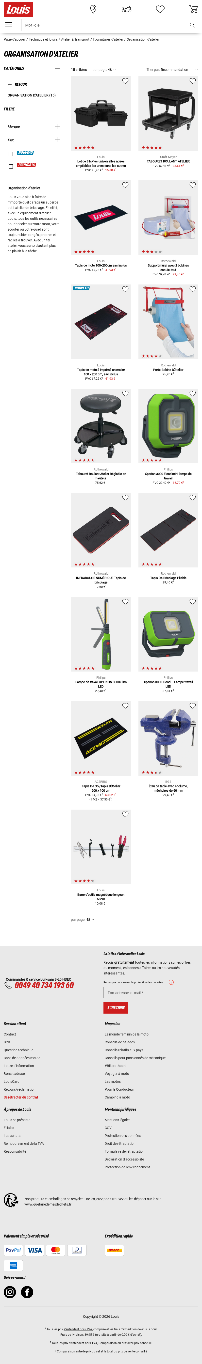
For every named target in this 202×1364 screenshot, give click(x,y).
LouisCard (11, 1081)
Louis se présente (17, 1120)
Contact (10, 1034)
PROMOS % (26, 165)
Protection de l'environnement (127, 1167)
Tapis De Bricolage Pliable (168, 578)
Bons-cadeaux (15, 1074)
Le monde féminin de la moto (127, 1034)
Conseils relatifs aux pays (124, 1050)
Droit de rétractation (120, 1143)
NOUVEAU (25, 153)
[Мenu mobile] (9, 25)
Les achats (12, 1136)
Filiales (9, 1128)
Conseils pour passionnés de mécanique (135, 1058)
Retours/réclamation (19, 1089)
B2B (7, 1042)
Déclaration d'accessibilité (124, 1159)
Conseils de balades (120, 1042)
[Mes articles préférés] (160, 9)
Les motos (113, 1081)
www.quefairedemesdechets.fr (47, 1204)
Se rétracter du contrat (21, 1097)
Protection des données (123, 1136)
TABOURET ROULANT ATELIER (168, 161)
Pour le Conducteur (119, 1089)
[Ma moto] (127, 9)
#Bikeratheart (115, 1066)
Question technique (18, 1050)
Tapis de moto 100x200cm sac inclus (101, 265)
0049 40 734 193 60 (44, 985)
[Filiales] (93, 9)
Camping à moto (117, 1097)
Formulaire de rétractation (125, 1151)
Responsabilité (15, 1151)
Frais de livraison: (72, 1334)
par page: (100, 70)
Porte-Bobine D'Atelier (168, 370)
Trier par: (153, 70)
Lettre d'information (19, 1066)
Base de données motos (22, 1058)
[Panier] (193, 9)
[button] (192, 25)
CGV (108, 1128)
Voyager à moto (117, 1074)
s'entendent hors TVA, (78, 1329)
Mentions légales (117, 1120)
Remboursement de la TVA (24, 1143)
